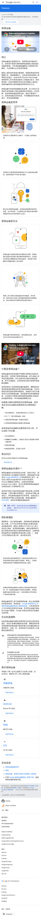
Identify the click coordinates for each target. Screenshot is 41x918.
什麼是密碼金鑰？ (11, 369)
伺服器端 (7, 683)
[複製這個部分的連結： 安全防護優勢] (18, 617)
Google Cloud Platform (8, 895)
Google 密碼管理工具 (13, 477)
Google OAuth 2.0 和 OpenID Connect (13, 841)
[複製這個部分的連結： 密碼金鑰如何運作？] (25, 469)
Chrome (4, 855)
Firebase (4, 858)
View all (4, 874)
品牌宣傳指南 (6, 826)
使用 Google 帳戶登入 (8, 838)
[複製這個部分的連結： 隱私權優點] (15, 517)
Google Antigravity (7, 864)
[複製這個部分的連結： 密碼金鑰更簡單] (20, 102)
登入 (37, 2)
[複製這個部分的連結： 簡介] (8, 57)
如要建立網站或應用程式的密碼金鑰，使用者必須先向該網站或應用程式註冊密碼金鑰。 (20, 405)
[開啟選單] (3, 2)
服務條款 (4, 820)
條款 (3, 909)
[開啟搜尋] (33, 2)
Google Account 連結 (8, 844)
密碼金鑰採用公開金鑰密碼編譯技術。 (20, 635)
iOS (5, 745)
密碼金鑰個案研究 (12, 767)
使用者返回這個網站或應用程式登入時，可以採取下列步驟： (20, 429)
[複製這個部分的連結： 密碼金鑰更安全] (20, 221)
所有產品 (4, 901)
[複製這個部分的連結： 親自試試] (13, 454)
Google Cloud (5, 867)
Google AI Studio (6, 861)
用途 (7, 770)
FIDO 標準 (5, 500)
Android (7, 704)
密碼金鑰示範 (8, 462)
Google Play (5, 870)
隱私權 (8, 909)
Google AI (4, 898)
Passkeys (6, 8)
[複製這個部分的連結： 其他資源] (13, 763)
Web (5, 724)
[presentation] (20, 28)
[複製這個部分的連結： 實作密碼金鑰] (18, 667)
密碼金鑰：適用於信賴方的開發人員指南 (20, 774)
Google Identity (6, 835)
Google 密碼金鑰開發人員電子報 (21, 777)
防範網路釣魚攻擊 (13, 652)
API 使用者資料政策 (7, 823)
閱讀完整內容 (10, 692)
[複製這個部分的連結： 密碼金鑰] (13, 28)
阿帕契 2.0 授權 (17, 787)
